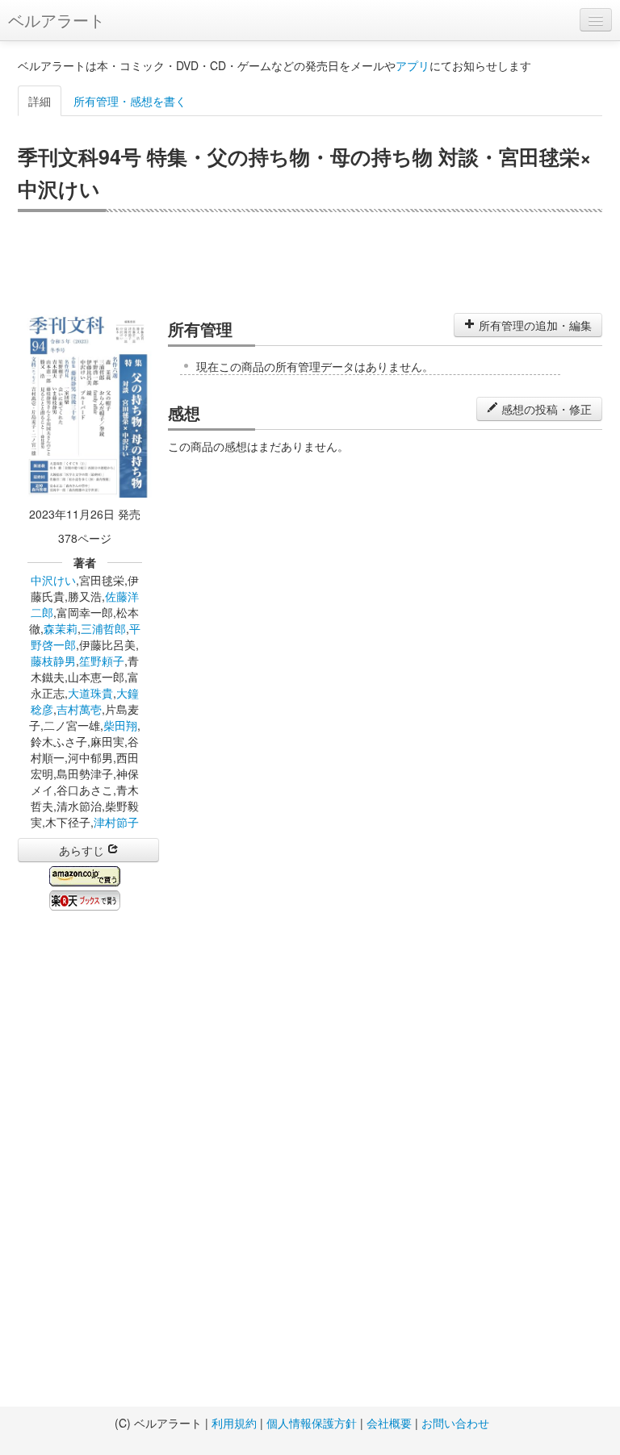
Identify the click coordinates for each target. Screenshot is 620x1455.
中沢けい (53, 580)
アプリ (412, 65)
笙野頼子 (101, 660)
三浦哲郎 (103, 628)
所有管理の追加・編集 (533, 325)
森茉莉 (61, 628)
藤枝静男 (53, 660)
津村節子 (116, 822)
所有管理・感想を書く (129, 101)
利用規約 (234, 1423)
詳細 (39, 101)
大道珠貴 (90, 693)
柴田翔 (120, 725)
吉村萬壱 (79, 709)
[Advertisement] (310, 260)
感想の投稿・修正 (545, 409)
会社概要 (389, 1423)
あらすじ (83, 850)
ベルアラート (56, 19)
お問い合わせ (455, 1423)
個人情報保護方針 (311, 1423)
